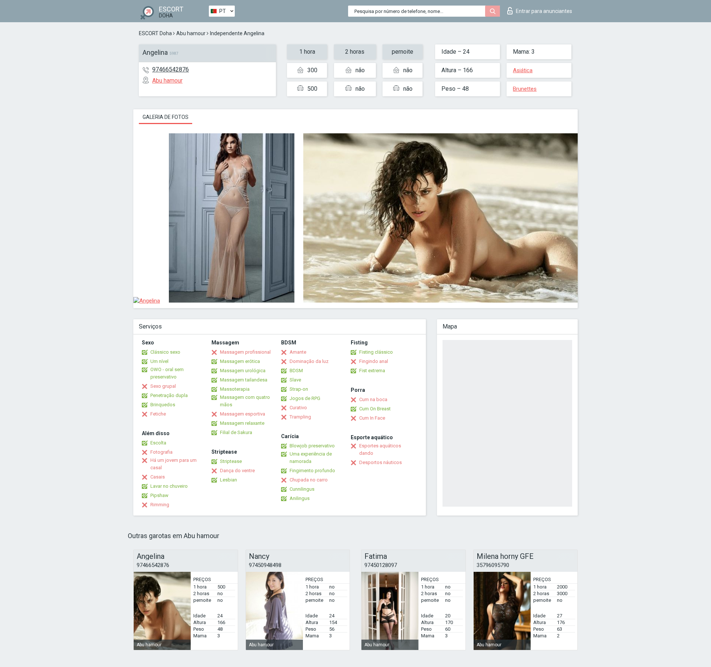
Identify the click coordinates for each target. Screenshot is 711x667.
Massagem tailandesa (243, 380)
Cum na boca (373, 399)
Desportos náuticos (380, 462)
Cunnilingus (302, 489)
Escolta (158, 443)
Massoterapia (235, 389)
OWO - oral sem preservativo (167, 373)
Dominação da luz (309, 361)
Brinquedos (162, 404)
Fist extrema (372, 370)
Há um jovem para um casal (173, 463)
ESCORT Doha (155, 33)
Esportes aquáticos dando (380, 449)
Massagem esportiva (242, 414)
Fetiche (158, 414)
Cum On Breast (375, 408)
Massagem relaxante (242, 423)
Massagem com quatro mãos (245, 400)
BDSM (296, 370)
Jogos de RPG (305, 398)
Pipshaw (159, 495)
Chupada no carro (309, 480)
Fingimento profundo (312, 470)
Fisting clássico (376, 352)
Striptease (231, 461)
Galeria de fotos (165, 117)
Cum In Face (372, 418)
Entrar (544, 11)
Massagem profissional (245, 352)
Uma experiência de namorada (311, 457)
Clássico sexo (165, 352)
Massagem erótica (240, 361)
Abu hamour (191, 33)
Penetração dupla (169, 395)
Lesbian (228, 480)
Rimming (159, 504)
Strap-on (299, 389)
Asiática (523, 70)
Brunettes (525, 89)
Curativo (298, 407)
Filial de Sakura (236, 432)
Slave (295, 380)
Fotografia (161, 452)
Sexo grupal (163, 386)
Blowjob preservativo (312, 445)
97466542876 (170, 69)
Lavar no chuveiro (169, 486)
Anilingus (300, 498)
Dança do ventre (237, 470)
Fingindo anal (373, 361)
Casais (157, 477)
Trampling (300, 417)
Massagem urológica (243, 370)
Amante (298, 352)
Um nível (159, 361)
